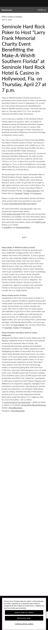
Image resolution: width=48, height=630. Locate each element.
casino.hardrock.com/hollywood (17, 402)
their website (19, 324)
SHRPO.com (40, 222)
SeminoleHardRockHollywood (33, 405)
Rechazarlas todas (24, 618)
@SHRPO (8, 227)
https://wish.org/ (33, 190)
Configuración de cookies (24, 624)
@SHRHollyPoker (23, 227)
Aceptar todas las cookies (24, 612)
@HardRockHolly (15, 407)
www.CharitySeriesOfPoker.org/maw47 (20, 203)
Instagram (37, 193)
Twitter (26, 193)
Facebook (18, 193)
